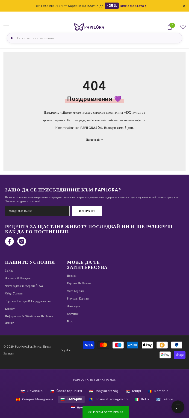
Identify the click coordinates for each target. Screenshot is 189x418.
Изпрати (87, 211)
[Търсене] (11, 38)
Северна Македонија (34, 399)
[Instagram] (21, 241)
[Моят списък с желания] (183, 27)
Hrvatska (81, 407)
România (158, 391)
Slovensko (32, 391)
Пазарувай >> (94, 140)
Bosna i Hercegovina (108, 399)
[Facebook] (9, 241)
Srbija (133, 391)
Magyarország (103, 391)
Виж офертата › (133, 5)
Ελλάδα (164, 399)
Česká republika (66, 391)
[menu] (6, 27)
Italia (142, 399)
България (71, 399)
